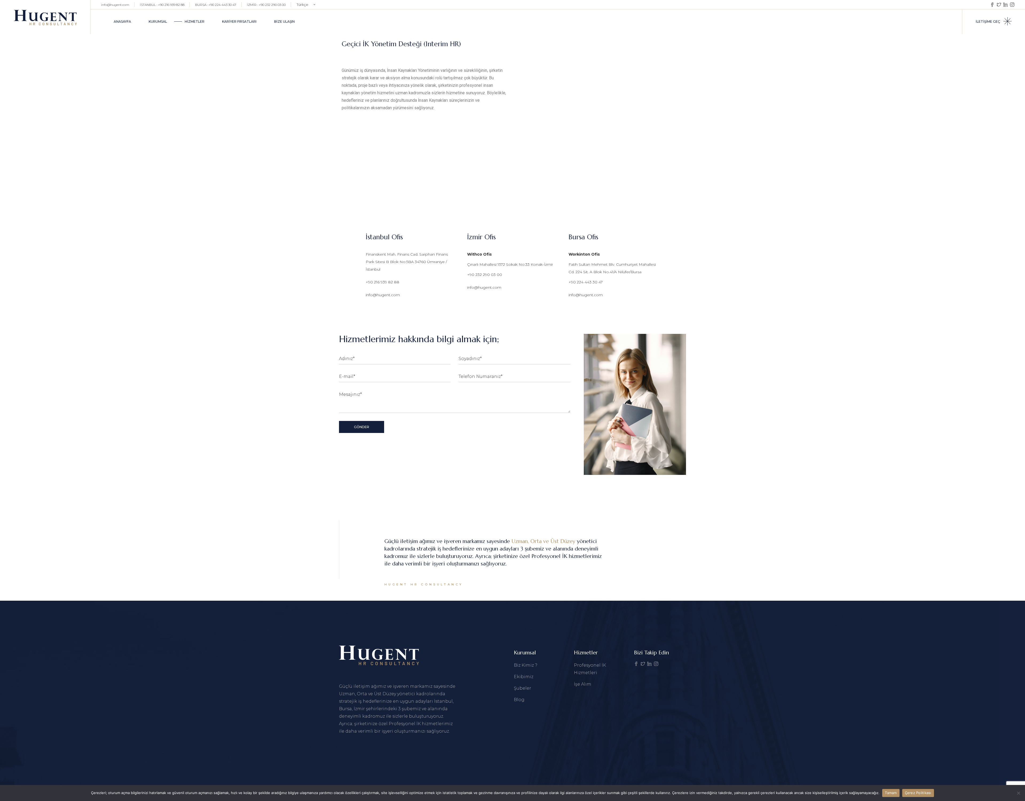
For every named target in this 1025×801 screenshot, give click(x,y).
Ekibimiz (523, 676)
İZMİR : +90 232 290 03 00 (266, 5)
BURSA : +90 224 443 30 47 (215, 5)
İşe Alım (582, 684)
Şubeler (522, 688)
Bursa (345, 708)
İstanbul (443, 701)
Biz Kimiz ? (525, 665)
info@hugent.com (115, 5)
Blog (519, 699)
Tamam (891, 793)
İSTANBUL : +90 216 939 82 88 (162, 5)
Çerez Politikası (918, 793)
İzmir (360, 708)
